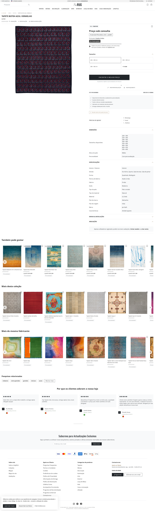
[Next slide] (150, 262)
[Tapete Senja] (75, 347)
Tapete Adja (26, 361)
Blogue (11, 471)
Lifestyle (116, 9)
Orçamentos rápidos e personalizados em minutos (109, 81)
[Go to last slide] (5, 262)
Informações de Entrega (50, 479)
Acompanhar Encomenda (51, 487)
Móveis (48, 9)
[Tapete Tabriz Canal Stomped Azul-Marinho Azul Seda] (117, 347)
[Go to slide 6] (78, 423)
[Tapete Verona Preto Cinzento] (12, 303)
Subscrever (96, 444)
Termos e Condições (49, 468)
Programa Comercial (49, 493)
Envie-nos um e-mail (134, 475)
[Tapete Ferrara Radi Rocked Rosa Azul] (138, 347)
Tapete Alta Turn (7, 361)
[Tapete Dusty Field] (75, 256)
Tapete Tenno (48, 361)
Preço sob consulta (99, 30)
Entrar (150, 1)
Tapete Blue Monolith (29, 269)
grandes (25, 381)
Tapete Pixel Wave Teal (50, 269)
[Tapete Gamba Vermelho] (33, 303)
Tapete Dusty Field (70, 269)
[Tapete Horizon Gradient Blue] (117, 256)
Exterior (79, 9)
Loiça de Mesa (88, 9)
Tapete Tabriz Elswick (92, 361)
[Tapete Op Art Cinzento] (138, 303)
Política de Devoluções (50, 482)
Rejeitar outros (25, 506)
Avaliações (14, 21)
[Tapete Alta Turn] (12, 347)
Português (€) (6, 1)
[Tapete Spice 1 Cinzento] (75, 303)
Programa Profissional (137, 1)
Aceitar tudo (10, 506)
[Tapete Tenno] (54, 347)
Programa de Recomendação (52, 490)
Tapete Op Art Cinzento (134, 316)
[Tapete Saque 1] (117, 303)
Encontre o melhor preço (109, 77)
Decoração (55, 9)
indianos (5, 381)
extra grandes (15, 381)
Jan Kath (3, 19)
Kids (96, 9)
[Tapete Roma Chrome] (96, 303)
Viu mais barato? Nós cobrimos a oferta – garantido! (101, 35)
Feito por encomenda (93, 92)
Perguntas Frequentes (50, 465)
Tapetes (41, 9)
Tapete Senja (68, 361)
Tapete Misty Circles (91, 269)
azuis (40, 381)
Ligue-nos (118, 475)
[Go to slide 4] (76, 423)
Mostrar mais (50, 381)
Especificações (23, 21)
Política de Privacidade (50, 476)
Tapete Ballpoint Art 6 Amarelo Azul (12, 269)
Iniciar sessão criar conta (139, 229)
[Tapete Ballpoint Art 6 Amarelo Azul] (12, 256)
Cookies (45, 471)
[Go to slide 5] (77, 423)
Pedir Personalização (115, 87)
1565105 (95, 26)
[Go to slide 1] (72, 423)
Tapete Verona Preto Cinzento (10, 316)
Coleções (11, 468)
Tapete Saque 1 (111, 316)
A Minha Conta (47, 484)
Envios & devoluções (36, 21)
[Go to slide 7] (79, 423)
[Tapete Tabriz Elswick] (96, 347)
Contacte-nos (47, 495)
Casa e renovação (105, 9)
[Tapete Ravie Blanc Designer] (138, 256)
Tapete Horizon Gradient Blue (115, 269)
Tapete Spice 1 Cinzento (71, 316)
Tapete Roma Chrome (92, 316)
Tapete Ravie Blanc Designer (136, 269)
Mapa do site (13, 473)
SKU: (91, 26)
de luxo (33, 381)
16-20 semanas (148, 92)
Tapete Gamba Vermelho (30, 316)
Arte (72, 9)
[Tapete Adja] (33, 347)
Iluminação (65, 9)
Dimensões (93, 130)
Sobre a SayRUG (14, 465)
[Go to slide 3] (75, 423)
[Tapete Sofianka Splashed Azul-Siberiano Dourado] (54, 303)
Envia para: (92, 38)
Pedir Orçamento (130, 87)
